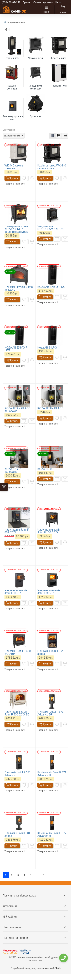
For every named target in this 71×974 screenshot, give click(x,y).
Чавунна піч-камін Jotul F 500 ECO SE (16, 713)
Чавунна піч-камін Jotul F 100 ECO (48, 531)
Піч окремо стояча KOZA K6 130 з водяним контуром (16, 229)
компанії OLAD (52, 968)
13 (43, 875)
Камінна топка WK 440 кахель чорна (51, 167)
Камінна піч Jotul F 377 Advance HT (51, 834)
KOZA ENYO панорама (12, 470)
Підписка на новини (15, 937)
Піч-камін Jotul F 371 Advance (17, 774)
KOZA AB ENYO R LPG (16, 349)
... (37, 875)
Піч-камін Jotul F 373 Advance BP (50, 713)
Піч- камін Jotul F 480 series (17, 834)
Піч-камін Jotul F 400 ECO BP (17, 652)
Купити (14, 178)
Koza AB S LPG (47, 347)
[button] (52, 136)
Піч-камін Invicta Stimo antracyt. (18, 288)
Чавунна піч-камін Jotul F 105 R (16, 592)
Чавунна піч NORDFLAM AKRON (50, 227)
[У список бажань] (24, 178)
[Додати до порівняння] (32, 178)
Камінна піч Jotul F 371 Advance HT (51, 774)
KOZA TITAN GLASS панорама (17, 410)
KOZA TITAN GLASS (50, 408)
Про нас (27, 2)
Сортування (9, 129)
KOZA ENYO (45, 468)
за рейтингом (12, 135)
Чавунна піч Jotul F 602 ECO (16, 531)
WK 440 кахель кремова (13, 167)
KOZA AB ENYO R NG (51, 286)
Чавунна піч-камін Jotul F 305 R (48, 592)
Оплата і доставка (43, 2)
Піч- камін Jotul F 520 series (50, 652)
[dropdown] (63, 958)
